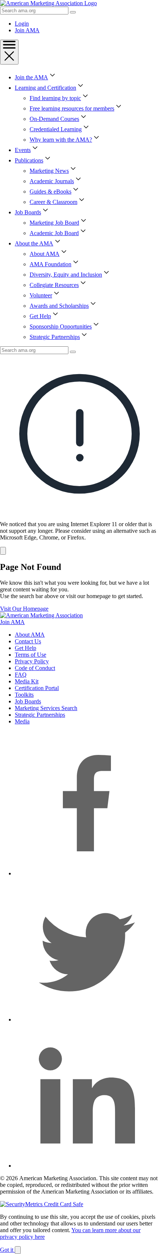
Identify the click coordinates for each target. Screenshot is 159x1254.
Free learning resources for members (72, 108)
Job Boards (28, 212)
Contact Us (28, 641)
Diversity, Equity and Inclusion (66, 274)
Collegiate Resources (54, 285)
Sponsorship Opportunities (61, 326)
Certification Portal (37, 688)
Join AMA (27, 30)
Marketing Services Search (46, 708)
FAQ (21, 674)
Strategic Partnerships (55, 337)
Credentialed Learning (56, 129)
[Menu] (9, 52)
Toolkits (24, 695)
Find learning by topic (55, 98)
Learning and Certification (45, 88)
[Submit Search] (73, 12)
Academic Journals (52, 181)
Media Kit (26, 681)
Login (22, 23)
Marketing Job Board (54, 223)
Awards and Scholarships (59, 306)
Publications (29, 160)
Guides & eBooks (50, 191)
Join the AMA (31, 77)
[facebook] (87, 873)
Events (23, 150)
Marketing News (49, 171)
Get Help (40, 316)
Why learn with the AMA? (61, 139)
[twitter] (87, 1019)
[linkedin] (87, 1165)
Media (22, 721)
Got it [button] (7, 1250)
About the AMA (34, 243)
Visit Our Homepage (24, 608)
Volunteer (41, 295)
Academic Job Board (54, 233)
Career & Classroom (53, 202)
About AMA (45, 254)
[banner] (79, 454)
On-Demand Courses (54, 119)
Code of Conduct (35, 668)
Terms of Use (30, 654)
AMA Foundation (50, 264)
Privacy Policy (32, 661)
